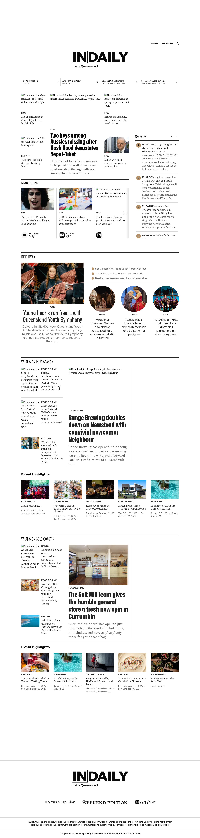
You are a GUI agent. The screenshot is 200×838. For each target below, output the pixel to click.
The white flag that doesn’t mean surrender (119, 273)
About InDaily (133, 833)
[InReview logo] (145, 802)
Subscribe (167, 43)
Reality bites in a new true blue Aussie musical (121, 278)
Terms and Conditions (114, 833)
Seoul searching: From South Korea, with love (120, 268)
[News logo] (60, 802)
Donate (154, 43)
